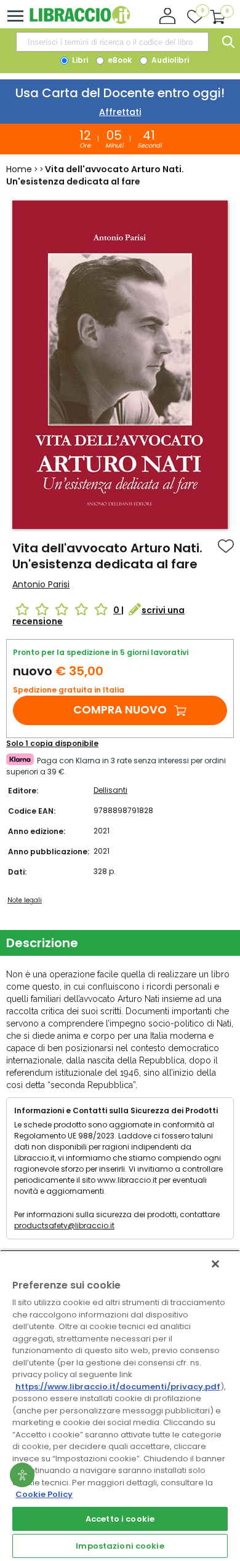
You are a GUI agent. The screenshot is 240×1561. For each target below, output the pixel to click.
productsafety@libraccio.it (64, 1225)
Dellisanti (110, 790)
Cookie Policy (44, 1494)
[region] (120, 1405)
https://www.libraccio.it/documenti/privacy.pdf (117, 1386)
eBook (119, 60)
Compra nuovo (120, 709)
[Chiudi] (215, 1264)
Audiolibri (169, 60)
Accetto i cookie (120, 1519)
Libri (79, 60)
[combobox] (112, 42)
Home (19, 169)
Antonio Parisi (41, 584)
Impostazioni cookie (120, 1546)
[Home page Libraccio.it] (79, 21)
